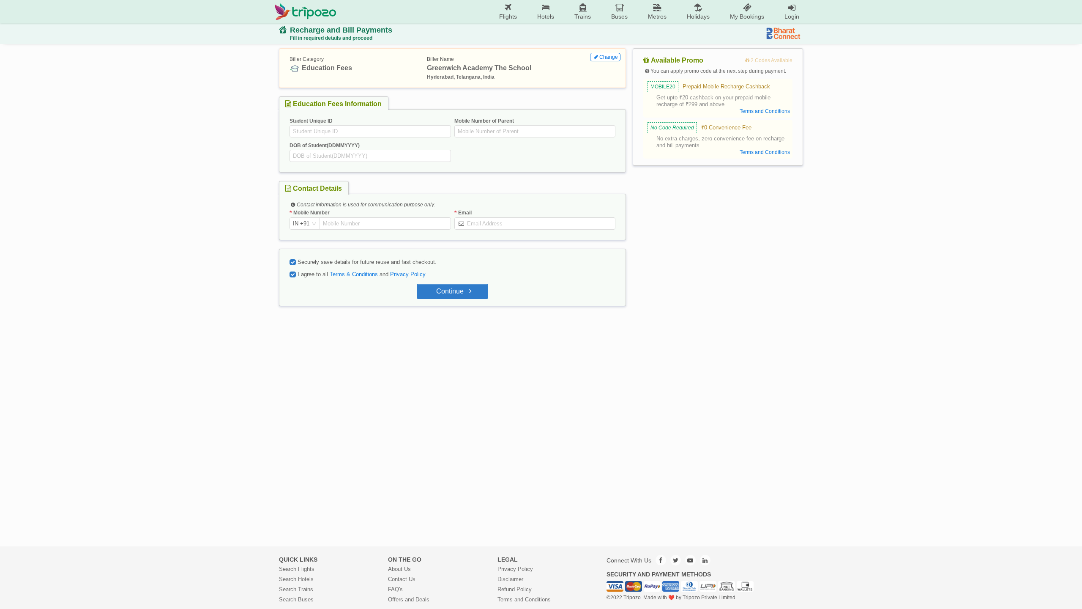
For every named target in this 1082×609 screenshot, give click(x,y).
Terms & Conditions (354, 274)
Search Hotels (296, 579)
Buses (619, 16)
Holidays (698, 16)
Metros (657, 16)
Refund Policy (514, 589)
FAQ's (395, 589)
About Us (399, 569)
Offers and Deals (408, 599)
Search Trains (296, 589)
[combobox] (301, 223)
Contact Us (401, 579)
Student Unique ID (311, 121)
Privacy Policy (407, 274)
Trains (582, 16)
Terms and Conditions (524, 599)
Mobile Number (311, 213)
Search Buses (296, 599)
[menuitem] (508, 11)
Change (608, 57)
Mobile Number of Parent (484, 121)
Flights (508, 16)
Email (465, 213)
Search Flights (296, 569)
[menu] (572, 11)
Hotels (545, 16)
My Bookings (747, 16)
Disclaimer (510, 579)
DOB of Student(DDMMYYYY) (325, 145)
